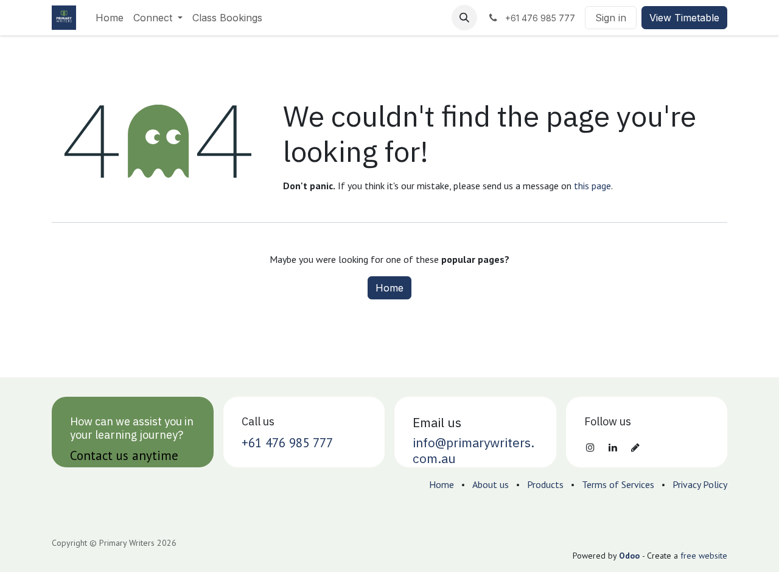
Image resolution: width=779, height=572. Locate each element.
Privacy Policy (699, 484)
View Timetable (684, 18)
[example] (635, 447)
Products (545, 484)
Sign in (610, 18)
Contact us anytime (124, 455)
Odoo (630, 555)
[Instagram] (590, 447)
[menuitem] (109, 17)
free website (703, 555)
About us (490, 484)
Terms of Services (618, 484)
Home (389, 288)
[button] (464, 17)
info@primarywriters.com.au (473, 450)
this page (592, 186)
